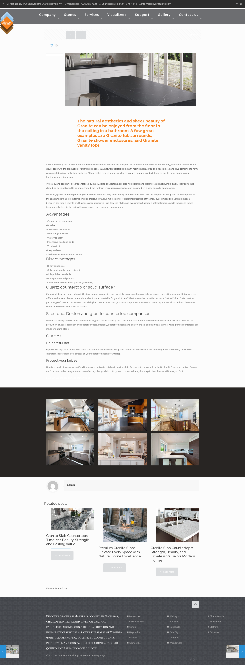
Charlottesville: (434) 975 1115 (119, 3)
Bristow (133, 637)
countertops (70, 377)
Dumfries (174, 637)
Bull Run (174, 621)
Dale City (174, 632)
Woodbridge (176, 642)
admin (71, 484)
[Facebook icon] (237, 3)
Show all (194, 34)
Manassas (134, 616)
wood (87, 377)
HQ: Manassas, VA (15, 3)
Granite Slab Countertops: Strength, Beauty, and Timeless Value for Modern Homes (173, 554)
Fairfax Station (136, 621)
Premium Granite (54, 377)
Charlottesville (217, 616)
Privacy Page (98, 655)
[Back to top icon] (195, 604)
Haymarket (134, 632)
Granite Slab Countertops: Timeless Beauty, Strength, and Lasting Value (68, 540)
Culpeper (214, 632)
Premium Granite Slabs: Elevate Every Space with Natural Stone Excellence (119, 552)
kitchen (80, 377)
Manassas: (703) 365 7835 (82, 3)
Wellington (175, 616)
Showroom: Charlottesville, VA (45, 3)
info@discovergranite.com (156, 3)
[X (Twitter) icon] (241, 3)
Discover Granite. (62, 655)
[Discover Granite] (7, 23)
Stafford (214, 626)
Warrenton (215, 621)
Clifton (132, 626)
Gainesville (135, 642)
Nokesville (175, 626)
